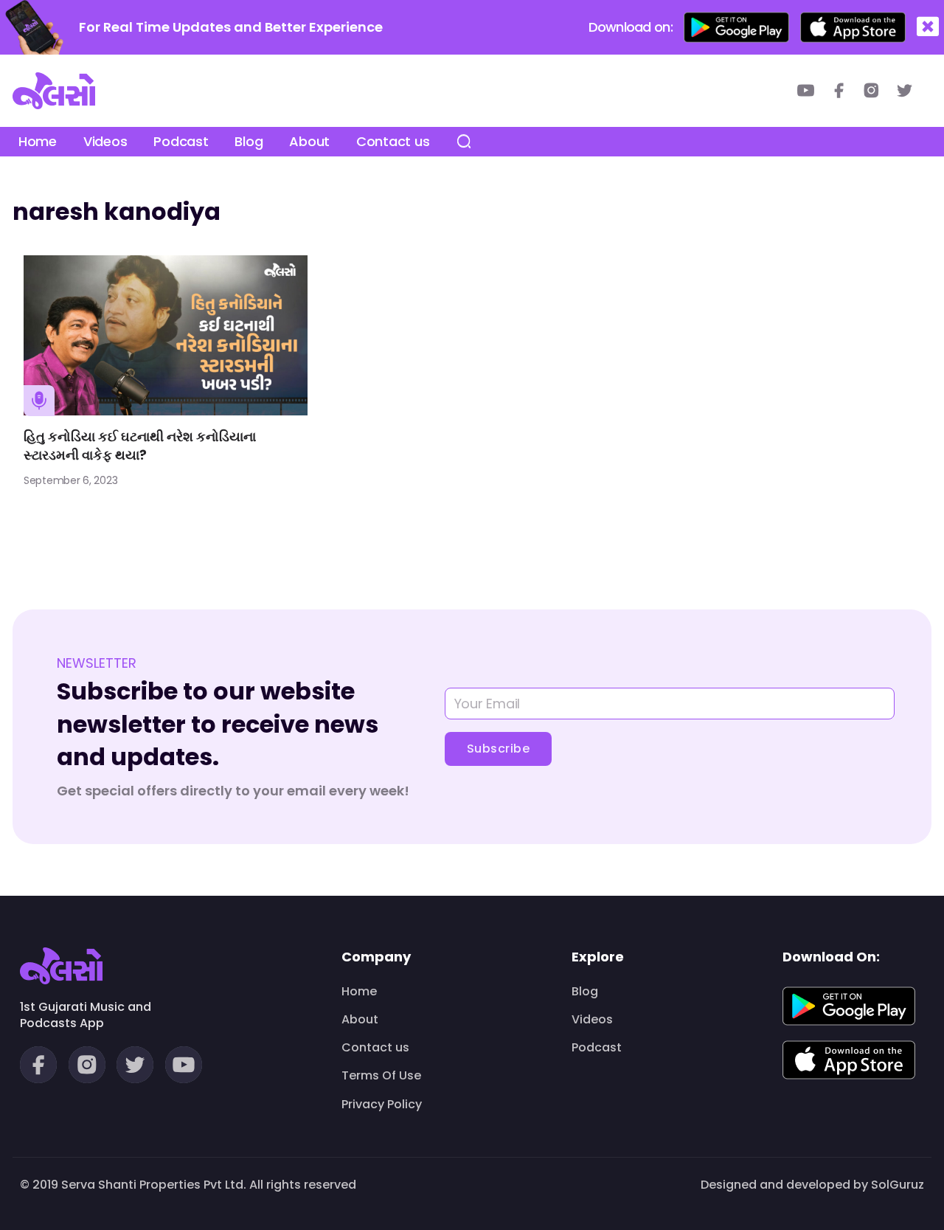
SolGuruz (897, 1184)
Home (37, 141)
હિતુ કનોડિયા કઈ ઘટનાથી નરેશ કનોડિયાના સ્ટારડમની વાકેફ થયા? (140, 445)
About (309, 141)
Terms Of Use (381, 1076)
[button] (928, 26)
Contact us (392, 141)
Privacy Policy (381, 1104)
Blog (249, 141)
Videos (105, 141)
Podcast (180, 141)
